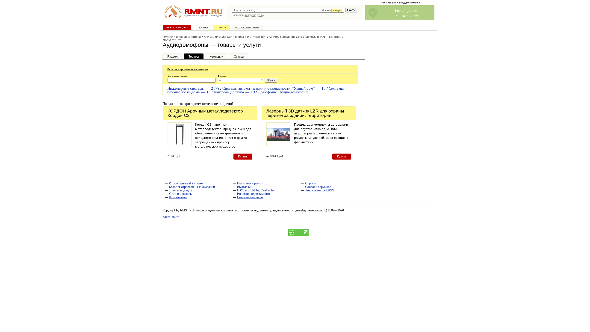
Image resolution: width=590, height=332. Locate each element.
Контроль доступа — (234, 92)
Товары (221, 27)
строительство (191, 16)
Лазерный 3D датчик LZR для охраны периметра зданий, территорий (305, 113)
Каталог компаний (247, 27)
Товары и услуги (180, 190)
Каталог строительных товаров (187, 69)
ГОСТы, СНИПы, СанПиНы (255, 190)
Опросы (310, 183)
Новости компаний (250, 197)
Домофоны (267, 92)
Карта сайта (170, 217)
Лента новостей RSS (319, 190)
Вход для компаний (410, 2)
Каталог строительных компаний (192, 187)
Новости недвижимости (253, 194)
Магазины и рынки (250, 183)
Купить (243, 156)
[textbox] (288, 10)
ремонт (204, 16)
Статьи (203, 27)
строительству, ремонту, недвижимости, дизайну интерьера (280, 210)
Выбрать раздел (176, 27)
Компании (216, 56)
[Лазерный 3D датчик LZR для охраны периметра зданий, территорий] (278, 145)
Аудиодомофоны (294, 92)
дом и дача (216, 16)
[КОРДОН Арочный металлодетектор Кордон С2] (179, 145)
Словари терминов (318, 187)
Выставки (244, 187)
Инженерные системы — (193, 88)
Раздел (172, 56)
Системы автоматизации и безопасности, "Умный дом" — (274, 88)
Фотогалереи (178, 197)
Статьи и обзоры (180, 194)
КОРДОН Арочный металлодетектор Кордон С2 (205, 113)
